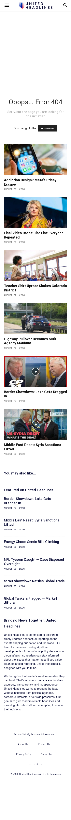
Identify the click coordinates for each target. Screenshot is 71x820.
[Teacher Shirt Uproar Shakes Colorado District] (35, 265)
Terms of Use (35, 764)
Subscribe (46, 754)
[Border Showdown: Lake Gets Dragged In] (35, 371)
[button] (6, 5)
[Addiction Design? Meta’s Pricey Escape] (35, 159)
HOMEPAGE (47, 128)
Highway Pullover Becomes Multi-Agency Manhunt (31, 341)
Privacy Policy (23, 754)
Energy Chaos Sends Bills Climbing (31, 542)
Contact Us (44, 744)
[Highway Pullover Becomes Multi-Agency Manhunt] (35, 318)
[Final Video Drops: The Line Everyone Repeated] (35, 212)
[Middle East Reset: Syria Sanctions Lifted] (35, 424)
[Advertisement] (35, 48)
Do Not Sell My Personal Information (34, 734)
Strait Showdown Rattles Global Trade (34, 581)
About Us (23, 744)
